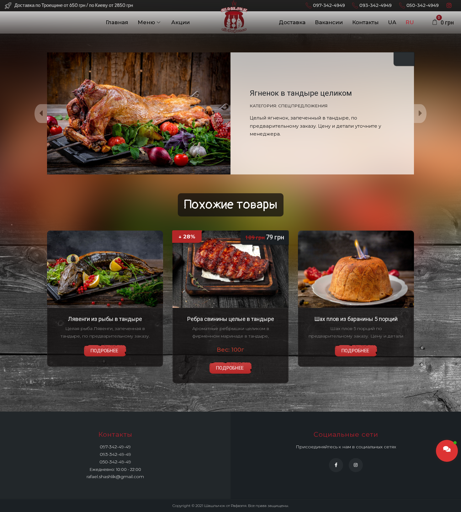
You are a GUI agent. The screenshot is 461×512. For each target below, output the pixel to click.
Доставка (292, 22)
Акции (180, 22)
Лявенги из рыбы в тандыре (105, 319)
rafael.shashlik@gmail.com (115, 476)
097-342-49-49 (115, 447)
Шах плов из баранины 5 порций (356, 319)
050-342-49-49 (115, 462)
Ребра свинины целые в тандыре (230, 319)
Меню (146, 22)
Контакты (365, 22)
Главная (117, 22)
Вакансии (329, 22)
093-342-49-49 (115, 454)
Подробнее (104, 351)
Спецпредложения (302, 105)
